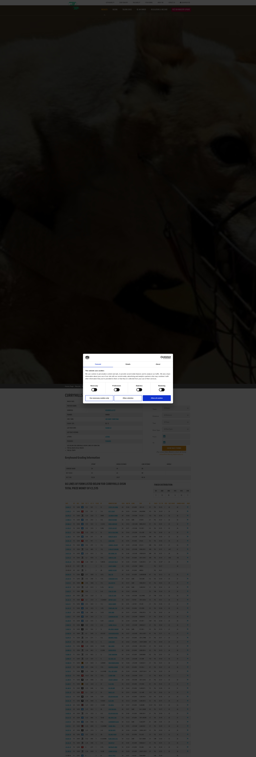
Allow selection (128, 398)
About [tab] (158, 364)
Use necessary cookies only (99, 398)
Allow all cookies (157, 398)
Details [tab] (128, 364)
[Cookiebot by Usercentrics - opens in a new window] (162, 357)
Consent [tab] (98, 364)
